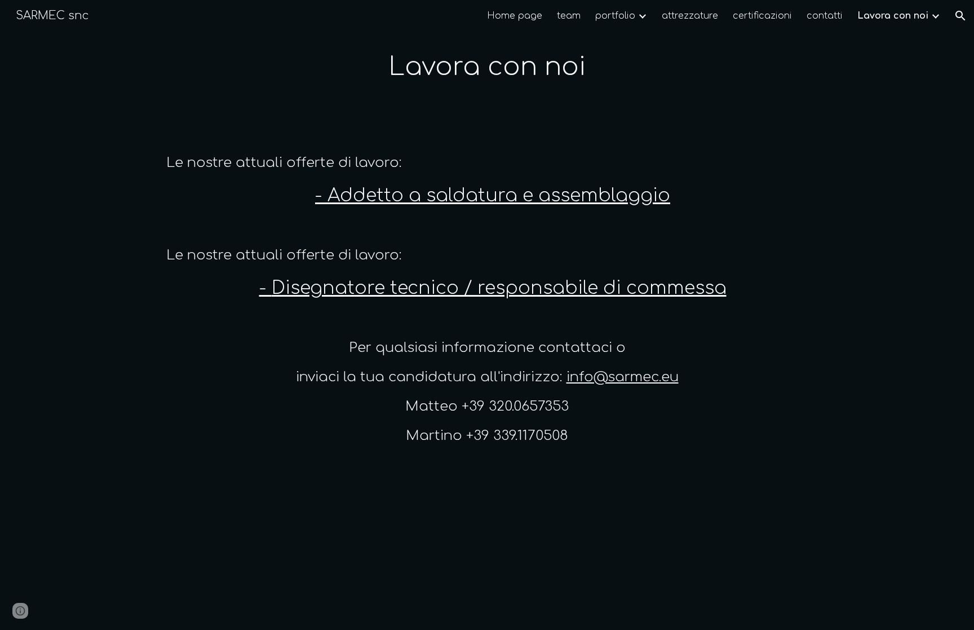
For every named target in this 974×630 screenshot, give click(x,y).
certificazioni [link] (762, 16)
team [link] (569, 16)
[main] (487, 67)
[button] (960, 15)
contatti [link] (825, 16)
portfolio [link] (615, 16)
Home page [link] (514, 16)
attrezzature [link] (690, 16)
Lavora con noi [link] (892, 16)
